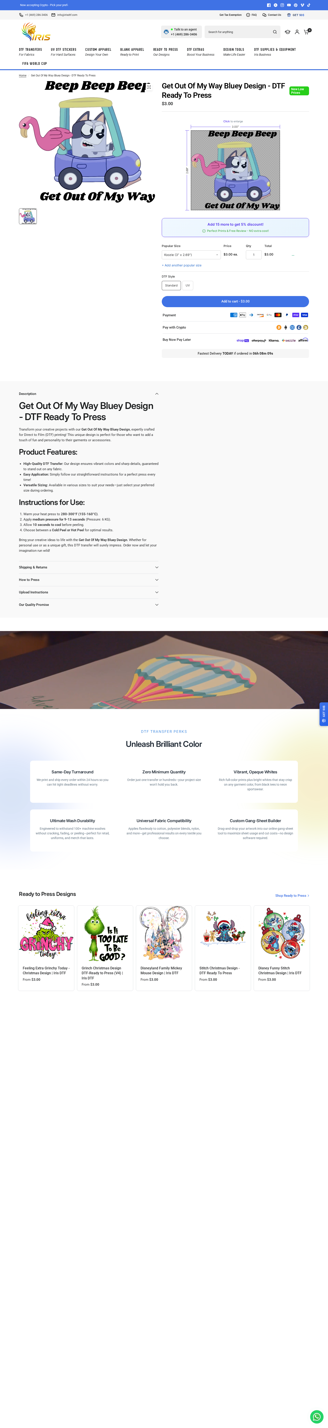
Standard (171, 285)
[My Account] (297, 32)
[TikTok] (309, 5)
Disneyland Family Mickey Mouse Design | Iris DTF (161, 970)
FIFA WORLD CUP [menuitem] (34, 63)
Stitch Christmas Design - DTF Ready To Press (219, 970)
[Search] (274, 32)
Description (27, 394)
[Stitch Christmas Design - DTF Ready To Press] (223, 933)
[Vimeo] (302, 5)
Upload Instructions (33, 592)
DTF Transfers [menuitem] (30, 51)
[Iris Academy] (288, 32)
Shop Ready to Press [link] (290, 895)
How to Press (29, 580)
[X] (275, 5)
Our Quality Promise (34, 605)
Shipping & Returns (33, 567)
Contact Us (274, 14)
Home (22, 75)
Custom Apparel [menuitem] (98, 51)
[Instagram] (282, 5)
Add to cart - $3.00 (235, 301)
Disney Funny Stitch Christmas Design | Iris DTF (280, 970)
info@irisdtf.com (67, 15)
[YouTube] (289, 5)
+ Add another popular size (181, 265)
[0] (305, 32)
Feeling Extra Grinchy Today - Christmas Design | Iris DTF (46, 970)
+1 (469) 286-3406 (36, 15)
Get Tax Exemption (231, 14)
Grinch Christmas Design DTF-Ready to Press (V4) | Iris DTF (102, 973)
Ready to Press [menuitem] (165, 51)
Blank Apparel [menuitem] (132, 51)
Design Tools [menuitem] (234, 51)
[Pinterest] (295, 5)
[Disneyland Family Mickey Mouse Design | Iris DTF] (164, 933)
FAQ (254, 14)
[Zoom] (149, 87)
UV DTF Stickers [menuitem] (63, 51)
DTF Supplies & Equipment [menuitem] (275, 51)
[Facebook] (269, 5)
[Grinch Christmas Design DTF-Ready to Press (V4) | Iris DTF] (105, 933)
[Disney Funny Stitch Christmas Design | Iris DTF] (282, 933)
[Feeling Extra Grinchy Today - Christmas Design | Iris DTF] (46, 933)
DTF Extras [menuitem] (200, 51)
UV (188, 285)
